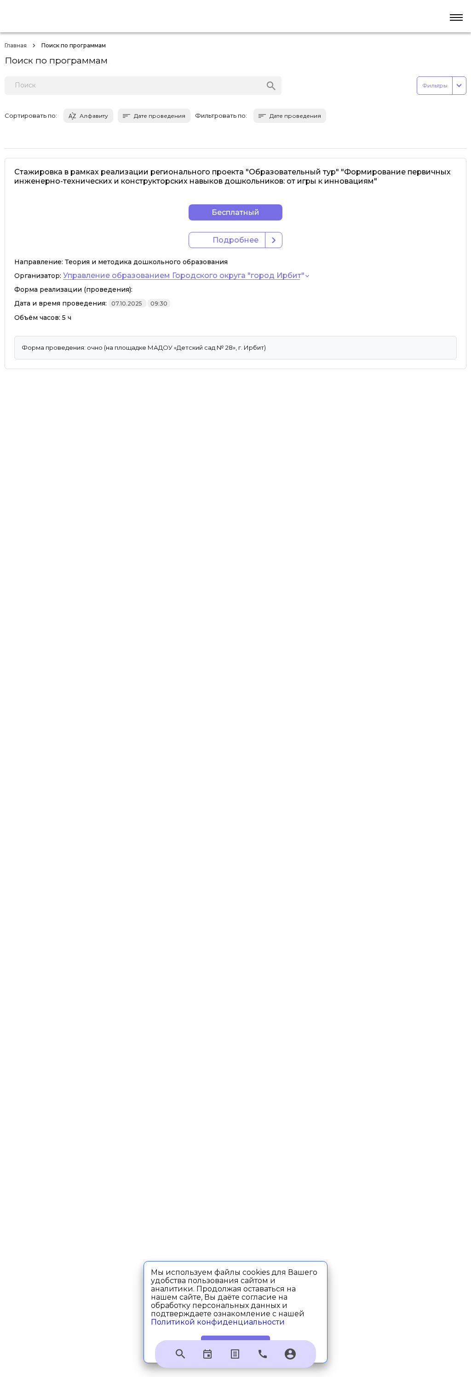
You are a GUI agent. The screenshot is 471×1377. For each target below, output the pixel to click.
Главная (16, 45)
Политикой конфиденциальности (218, 1322)
